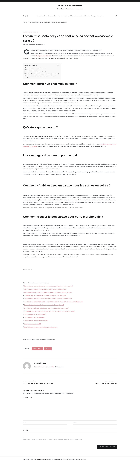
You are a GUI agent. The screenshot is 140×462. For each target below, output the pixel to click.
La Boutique (100, 16)
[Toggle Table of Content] (57, 65)
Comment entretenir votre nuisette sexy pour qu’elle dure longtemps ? (44, 305)
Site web (25, 430)
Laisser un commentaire (107, 447)
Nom (24, 423)
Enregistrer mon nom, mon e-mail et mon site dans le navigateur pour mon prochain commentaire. (52, 439)
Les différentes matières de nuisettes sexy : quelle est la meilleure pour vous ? (46, 308)
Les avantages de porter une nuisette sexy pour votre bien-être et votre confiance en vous (49, 311)
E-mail (75, 423)
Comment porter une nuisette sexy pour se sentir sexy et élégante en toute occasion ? (48, 286)
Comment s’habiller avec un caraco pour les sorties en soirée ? (42, 74)
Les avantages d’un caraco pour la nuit (35, 72)
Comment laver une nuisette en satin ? (35, 314)
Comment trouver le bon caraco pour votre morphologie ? (40, 76)
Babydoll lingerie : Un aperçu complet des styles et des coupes (40, 327)
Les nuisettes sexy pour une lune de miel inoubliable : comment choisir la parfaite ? (48, 292)
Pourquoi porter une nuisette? (32, 324)
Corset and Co (52, 16)
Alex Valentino (27, 44)
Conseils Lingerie (41, 16)
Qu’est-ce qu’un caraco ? (31, 70)
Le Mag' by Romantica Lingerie (70, 5)
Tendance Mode (63, 16)
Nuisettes (35, 32)
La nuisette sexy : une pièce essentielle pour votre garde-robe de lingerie (45, 295)
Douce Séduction (85, 16)
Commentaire (27, 397)
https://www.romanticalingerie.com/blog (45, 366)
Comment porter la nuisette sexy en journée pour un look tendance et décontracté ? (48, 298)
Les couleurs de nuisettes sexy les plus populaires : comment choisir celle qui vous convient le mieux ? (53, 301)
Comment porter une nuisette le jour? (34, 317)
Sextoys (93, 16)
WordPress (83, 459)
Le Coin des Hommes (74, 16)
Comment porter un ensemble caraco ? (35, 68)
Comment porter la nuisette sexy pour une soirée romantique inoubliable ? (45, 289)
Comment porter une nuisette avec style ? (36, 320)
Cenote (64, 459)
